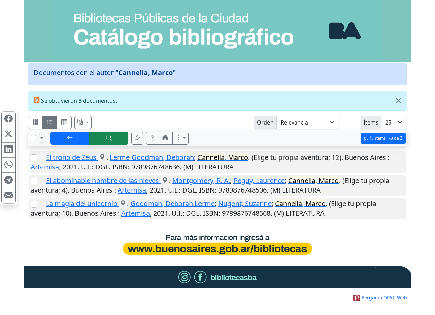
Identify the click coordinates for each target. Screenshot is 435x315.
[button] (152, 138)
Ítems (371, 122)
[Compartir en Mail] (8, 196)
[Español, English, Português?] (83, 122)
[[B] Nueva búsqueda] (109, 138)
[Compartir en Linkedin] (8, 150)
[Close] (398, 100)
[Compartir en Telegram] (8, 180)
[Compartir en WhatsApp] (8, 165)
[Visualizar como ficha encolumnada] (49, 122)
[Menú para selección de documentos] (42, 138)
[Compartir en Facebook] (8, 119)
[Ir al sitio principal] (217, 31)
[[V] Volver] (70, 138)
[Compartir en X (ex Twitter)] (8, 135)
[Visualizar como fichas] (35, 122)
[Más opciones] (180, 138)
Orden (265, 122)
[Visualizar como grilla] (64, 122)
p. (383, 138)
